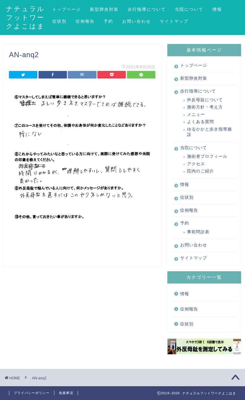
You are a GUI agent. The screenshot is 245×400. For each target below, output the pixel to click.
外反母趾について (205, 100)
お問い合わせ (136, 21)
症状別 (59, 21)
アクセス (196, 164)
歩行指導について (147, 9)
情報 (217, 9)
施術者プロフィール (207, 156)
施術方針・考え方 (205, 107)
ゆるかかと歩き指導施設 (209, 132)
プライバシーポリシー (32, 393)
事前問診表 (198, 232)
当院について (189, 9)
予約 (108, 21)
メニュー (196, 114)
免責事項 (66, 393)
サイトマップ (174, 21)
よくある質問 (200, 121)
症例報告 (85, 21)
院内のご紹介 (200, 171)
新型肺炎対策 (104, 9)
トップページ (66, 9)
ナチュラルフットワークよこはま (25, 17)
